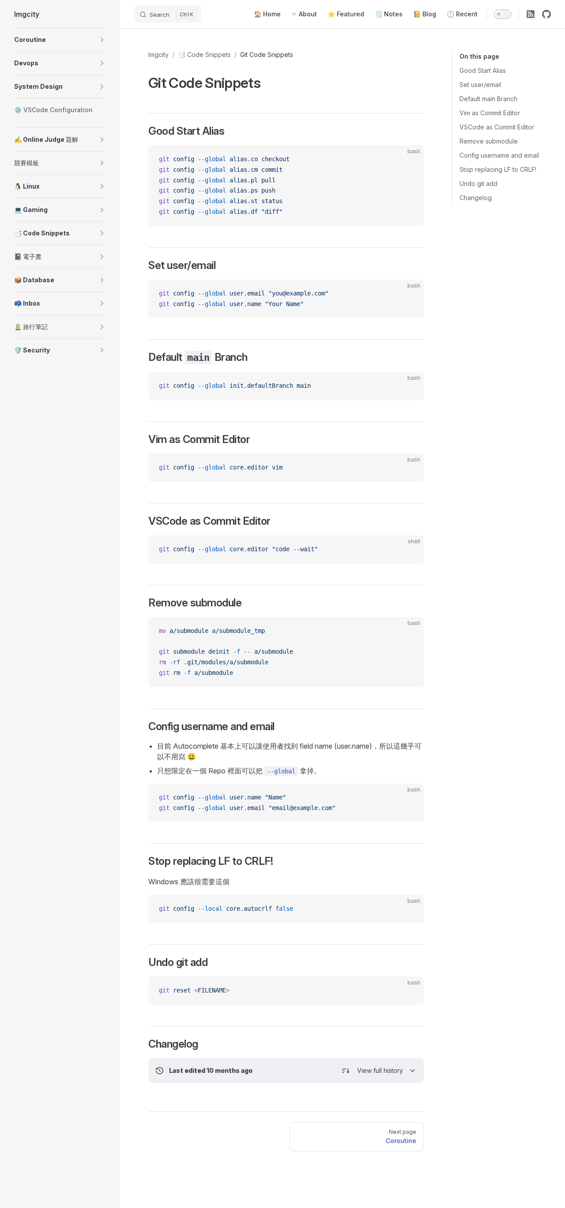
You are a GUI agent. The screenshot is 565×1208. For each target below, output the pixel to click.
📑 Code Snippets (204, 54)
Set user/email (480, 84)
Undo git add (478, 183)
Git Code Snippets (266, 54)
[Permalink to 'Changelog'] (142, 1044)
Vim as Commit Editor (490, 113)
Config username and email (499, 155)
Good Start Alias (483, 70)
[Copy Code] (409, 159)
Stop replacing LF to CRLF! (498, 169)
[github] (546, 14)
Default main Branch (488, 98)
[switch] (503, 14)
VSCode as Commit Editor (497, 127)
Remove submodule (489, 141)
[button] (102, 40)
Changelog (476, 197)
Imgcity (158, 54)
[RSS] (531, 14)
